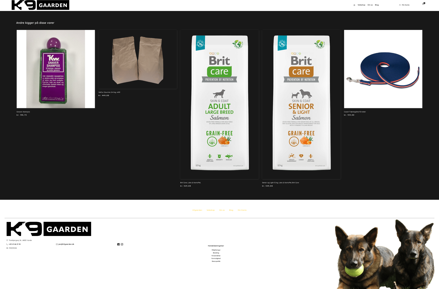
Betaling (216, 253)
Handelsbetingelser (216, 246)
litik (219, 261)
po (217, 261)
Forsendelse (216, 256)
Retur (214, 261)
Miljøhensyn (216, 250)
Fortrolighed (216, 258)
